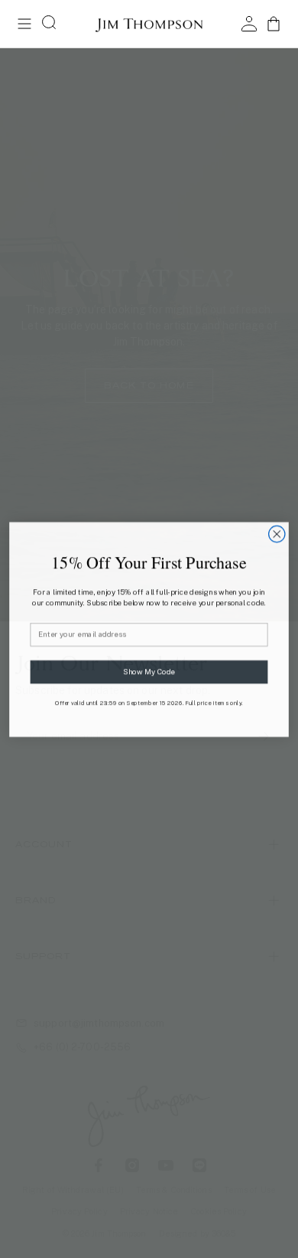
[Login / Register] (249, 24)
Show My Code (149, 671)
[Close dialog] (277, 534)
